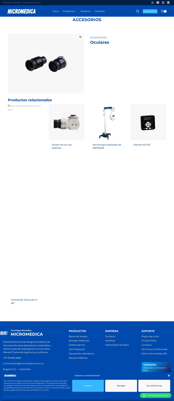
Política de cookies (11, 396)
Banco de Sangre (78, 336)
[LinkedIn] (168, 2)
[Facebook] (157, 2)
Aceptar (88, 385)
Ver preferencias (154, 385)
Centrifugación (77, 349)
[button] (169, 375)
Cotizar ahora (150, 11)
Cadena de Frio (77, 345)
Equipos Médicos (78, 358)
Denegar (121, 385)
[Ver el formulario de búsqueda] (137, 11)
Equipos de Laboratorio (81, 353)
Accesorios (87, 19)
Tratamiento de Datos (117, 345)
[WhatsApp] (152, 2)
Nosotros (85, 11)
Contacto (42, 396)
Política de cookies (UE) (154, 353)
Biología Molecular (79, 340)
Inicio (56, 11)
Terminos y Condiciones (28, 396)
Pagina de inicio (150, 336)
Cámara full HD (141, 144)
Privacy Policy (149, 340)
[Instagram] (163, 2)
